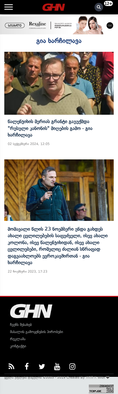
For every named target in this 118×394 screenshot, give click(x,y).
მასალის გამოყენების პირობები (36, 332)
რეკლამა (17, 339)
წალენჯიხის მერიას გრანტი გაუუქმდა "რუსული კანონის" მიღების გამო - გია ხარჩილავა (50, 128)
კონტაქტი (18, 346)
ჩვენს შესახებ (21, 324)
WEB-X (91, 377)
